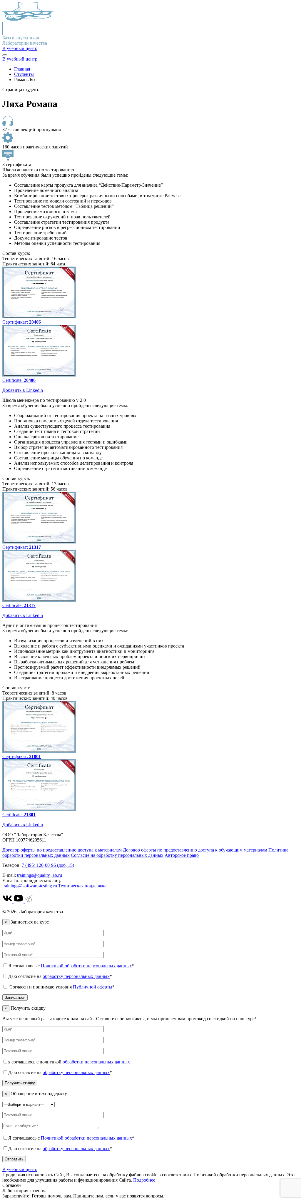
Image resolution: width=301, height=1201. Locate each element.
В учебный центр (19, 48)
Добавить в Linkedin (22, 390)
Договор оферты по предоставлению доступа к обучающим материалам (195, 849)
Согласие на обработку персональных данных (117, 855)
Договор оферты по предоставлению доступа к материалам (62, 849)
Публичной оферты (92, 986)
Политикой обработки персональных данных (86, 965)
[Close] (4, 55)
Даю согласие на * (60, 976)
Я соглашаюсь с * (71, 965)
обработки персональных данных (96, 1061)
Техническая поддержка (82, 885)
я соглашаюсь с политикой (69, 1061)
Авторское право (182, 855)
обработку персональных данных (76, 976)
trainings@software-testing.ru (29, 885)
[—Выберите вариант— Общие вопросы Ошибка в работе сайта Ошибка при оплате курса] (28, 1104)
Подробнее (144, 1179)
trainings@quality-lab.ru (39, 875)
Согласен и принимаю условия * (61, 986)
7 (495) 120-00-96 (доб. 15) (48, 865)
